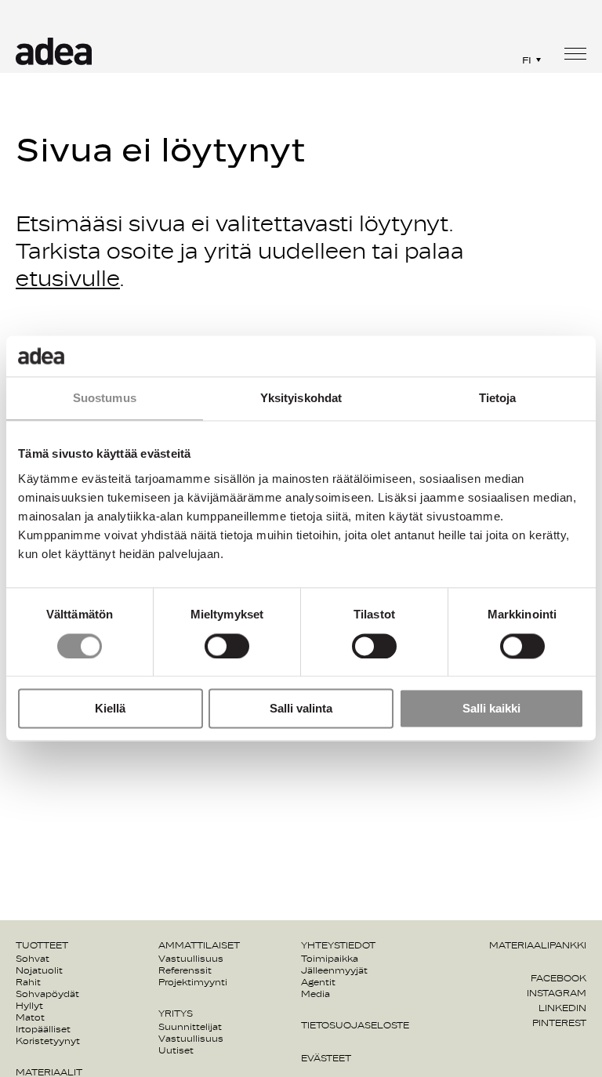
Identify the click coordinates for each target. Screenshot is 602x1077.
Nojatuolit (39, 970)
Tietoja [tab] (498, 398)
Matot (30, 1017)
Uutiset (176, 1050)
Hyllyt (29, 1005)
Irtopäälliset (43, 1029)
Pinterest (559, 1023)
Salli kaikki (491, 709)
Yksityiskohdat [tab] (301, 398)
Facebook (558, 978)
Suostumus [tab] (104, 398)
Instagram (556, 993)
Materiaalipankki (537, 945)
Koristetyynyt (48, 1041)
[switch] (227, 645)
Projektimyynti (192, 982)
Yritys (175, 1013)
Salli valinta (301, 709)
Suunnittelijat (190, 1027)
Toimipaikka (329, 958)
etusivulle (68, 280)
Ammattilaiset (199, 945)
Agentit (318, 982)
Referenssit (185, 970)
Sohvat (32, 958)
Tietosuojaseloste (355, 1025)
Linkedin (562, 1008)
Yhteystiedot (338, 945)
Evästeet (326, 1058)
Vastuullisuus (190, 958)
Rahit (28, 982)
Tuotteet (42, 945)
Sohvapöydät (47, 994)
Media (315, 994)
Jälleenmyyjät (334, 970)
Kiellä (110, 709)
